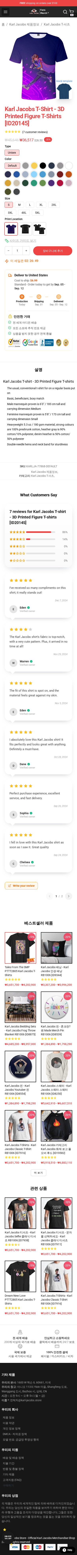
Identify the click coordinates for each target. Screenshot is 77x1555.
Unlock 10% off (8, 1537)
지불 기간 (8, 1463)
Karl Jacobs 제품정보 (24, 24)
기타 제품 (8, 1474)
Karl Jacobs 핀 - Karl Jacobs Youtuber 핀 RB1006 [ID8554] (17, 1089)
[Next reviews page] (68, 896)
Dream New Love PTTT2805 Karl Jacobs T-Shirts (20, 1299)
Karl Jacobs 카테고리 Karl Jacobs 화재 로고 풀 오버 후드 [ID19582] (56, 1149)
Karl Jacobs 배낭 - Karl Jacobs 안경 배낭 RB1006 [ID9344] (55, 971)
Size (7, 198)
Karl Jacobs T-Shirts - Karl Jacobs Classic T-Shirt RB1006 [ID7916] (20, 1149)
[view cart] (71, 11)
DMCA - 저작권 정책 (15, 1434)
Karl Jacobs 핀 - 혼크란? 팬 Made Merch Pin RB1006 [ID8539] (55, 1030)
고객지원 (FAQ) (12, 1479)
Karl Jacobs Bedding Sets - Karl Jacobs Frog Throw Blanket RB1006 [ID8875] (20, 1030)
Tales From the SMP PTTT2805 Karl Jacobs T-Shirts (20, 971)
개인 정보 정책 (12, 1428)
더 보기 (38, 1172)
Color (8, 159)
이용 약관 (8, 1423)
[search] (65, 11)
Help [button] (70, 1550)
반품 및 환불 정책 (13, 1468)
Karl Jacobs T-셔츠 (57, 24)
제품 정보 (8, 1417)
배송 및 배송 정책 (13, 1457)
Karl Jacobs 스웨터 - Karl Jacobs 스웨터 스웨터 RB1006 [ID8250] (56, 1089)
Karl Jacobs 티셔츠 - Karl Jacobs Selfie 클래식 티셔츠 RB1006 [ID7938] (20, 1236)
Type (8, 146)
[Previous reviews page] (49, 896)
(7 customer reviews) (35, 132)
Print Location (14, 219)
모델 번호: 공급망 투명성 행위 (21, 1439)
